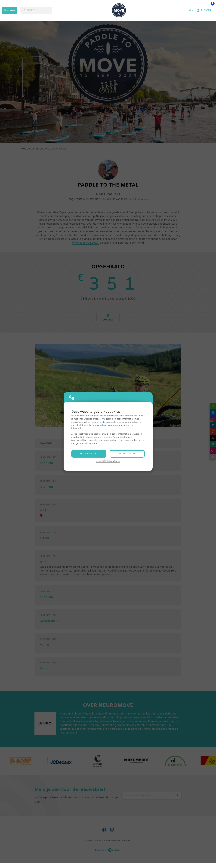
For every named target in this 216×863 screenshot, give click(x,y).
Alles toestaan (89, 454)
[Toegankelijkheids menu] (212, 3)
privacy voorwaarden (111, 425)
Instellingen (127, 454)
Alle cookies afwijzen (108, 461)
